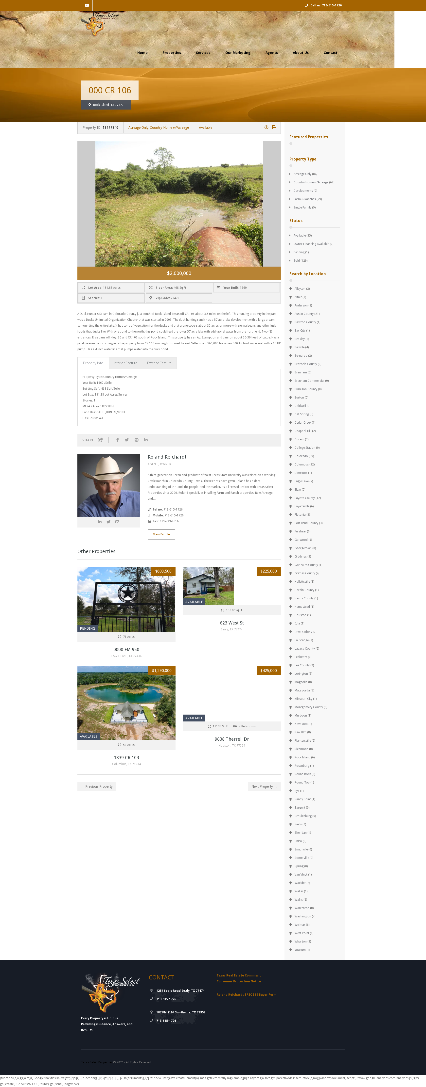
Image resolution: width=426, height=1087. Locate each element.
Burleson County (306, 389)
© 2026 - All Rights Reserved (116, 1062)
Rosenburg (302, 765)
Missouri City (303, 699)
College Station (305, 447)
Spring (299, 866)
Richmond (301, 749)
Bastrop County (305, 322)
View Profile (161, 534)
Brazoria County (306, 364)
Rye (297, 791)
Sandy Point (303, 799)
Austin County (304, 314)
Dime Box (301, 473)
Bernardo (301, 355)
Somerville (302, 858)
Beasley (300, 339)
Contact (330, 53)
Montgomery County (309, 707)
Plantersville (303, 740)
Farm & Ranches (305, 199)
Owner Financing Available (311, 244)
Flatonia (300, 514)
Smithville (301, 849)
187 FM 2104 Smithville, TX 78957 (180, 1012)
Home (142, 53)
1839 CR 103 (126, 757)
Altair (298, 297)
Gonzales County (306, 565)
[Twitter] (127, 440)
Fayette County (305, 498)
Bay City (300, 330)
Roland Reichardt (167, 457)
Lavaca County (305, 648)
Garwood (301, 540)
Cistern (299, 439)
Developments (303, 190)
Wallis (299, 899)
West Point (302, 933)
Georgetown (303, 548)
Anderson (301, 305)
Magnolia (301, 682)
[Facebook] (117, 440)
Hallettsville (302, 581)
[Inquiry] (266, 127)
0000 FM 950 (126, 649)
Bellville (299, 347)
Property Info (93, 363)
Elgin (298, 489)
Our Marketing (237, 53)
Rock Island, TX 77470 (108, 105)
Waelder (300, 883)
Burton (299, 397)
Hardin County (304, 590)
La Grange (302, 640)
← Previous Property (97, 786)
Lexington (301, 673)
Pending (299, 252)
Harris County (304, 598)
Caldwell (300, 406)
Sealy (298, 824)
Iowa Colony (303, 632)
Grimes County (305, 573)
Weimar (300, 925)
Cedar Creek (303, 422)
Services (203, 53)
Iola (297, 623)
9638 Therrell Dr (232, 739)
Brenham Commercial (309, 381)
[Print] (274, 127)
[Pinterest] (136, 440)
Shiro (298, 841)
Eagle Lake (302, 481)
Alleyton (300, 288)
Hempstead (302, 606)
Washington (303, 916)
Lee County (302, 665)
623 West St (232, 622)
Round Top (302, 782)
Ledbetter (301, 657)
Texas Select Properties (96, 1062)
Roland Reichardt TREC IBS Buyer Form (247, 994)
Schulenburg (303, 816)
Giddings (301, 556)
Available (205, 127)
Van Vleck (301, 874)
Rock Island (302, 757)
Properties (172, 53)
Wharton (301, 941)
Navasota (301, 724)
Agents (272, 53)
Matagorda (302, 690)
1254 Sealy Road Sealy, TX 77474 (180, 990)
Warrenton (302, 908)
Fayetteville (302, 506)
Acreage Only (138, 127)
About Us (301, 53)
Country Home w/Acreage (169, 127)
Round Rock (303, 774)
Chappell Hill (303, 431)
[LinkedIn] (146, 440)
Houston (300, 615)
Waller (299, 891)
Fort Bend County (306, 523)
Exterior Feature (159, 363)
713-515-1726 (166, 999)
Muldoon (301, 715)
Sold (297, 260)
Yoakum (300, 950)
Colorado (301, 456)
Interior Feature (125, 363)
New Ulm (300, 732)
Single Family (302, 207)
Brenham (301, 372)
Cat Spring (302, 414)
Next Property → (264, 786)
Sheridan (301, 832)
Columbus (302, 464)
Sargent (300, 807)
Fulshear (300, 531)
